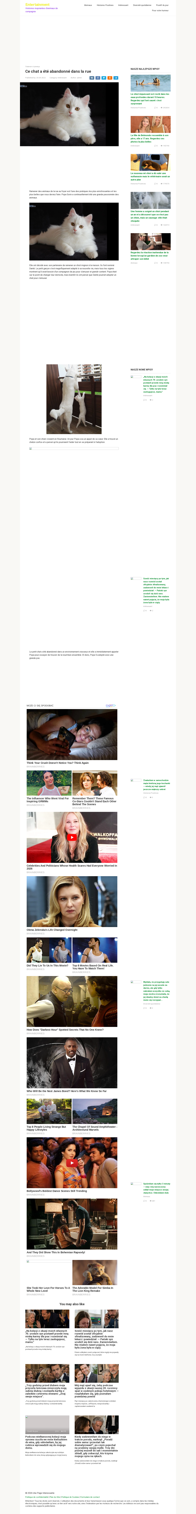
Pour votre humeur (160, 10)
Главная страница (32, 67)
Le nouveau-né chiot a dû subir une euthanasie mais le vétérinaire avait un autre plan (150, 176)
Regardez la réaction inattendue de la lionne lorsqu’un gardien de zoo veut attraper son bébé (150, 255)
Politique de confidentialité (36, 1497)
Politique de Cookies (70, 1497)
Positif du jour (162, 5)
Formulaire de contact (90, 1497)
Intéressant (123, 5)
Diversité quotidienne (142, 5)
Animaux (88, 5)
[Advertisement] (98, 38)
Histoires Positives (105, 5)
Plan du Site (55, 1497)
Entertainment (37, 4)
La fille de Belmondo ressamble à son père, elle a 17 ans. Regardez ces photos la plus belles (149, 138)
